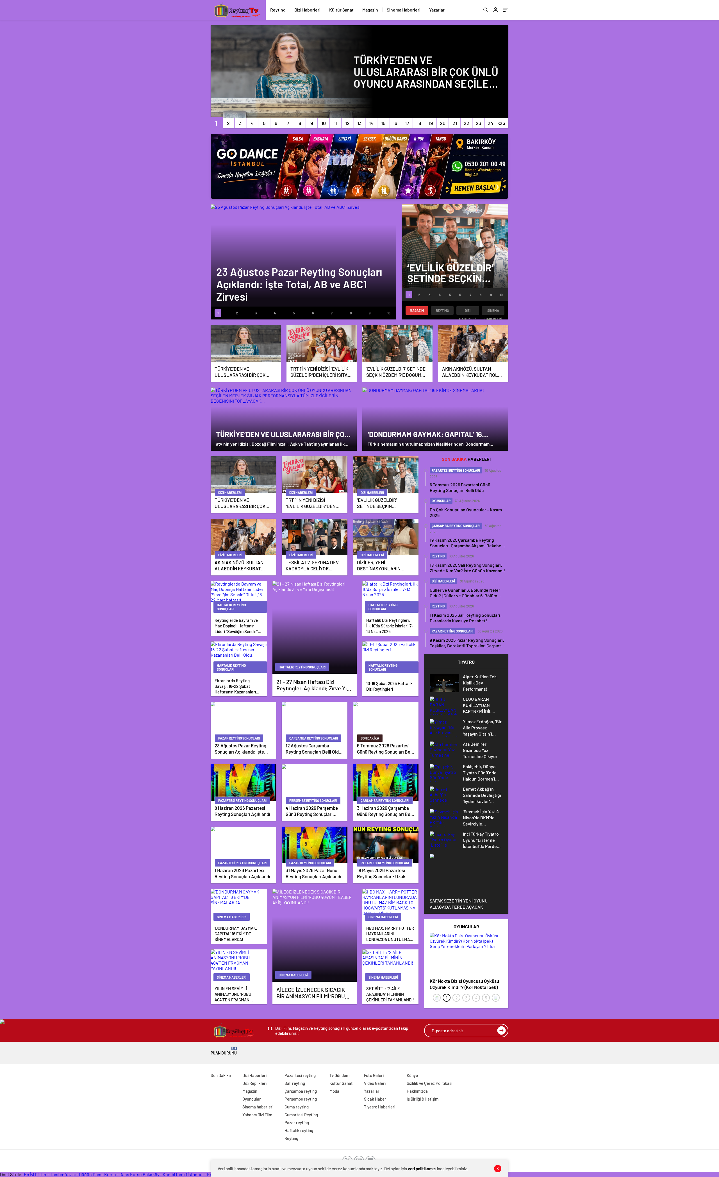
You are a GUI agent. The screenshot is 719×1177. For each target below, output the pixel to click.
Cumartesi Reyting (301, 1114)
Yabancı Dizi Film (257, 1114)
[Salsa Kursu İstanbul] (359, 166)
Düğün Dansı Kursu (97, 1174)
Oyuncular (251, 1098)
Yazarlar (437, 9)
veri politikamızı (422, 1168)
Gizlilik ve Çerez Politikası (429, 1083)
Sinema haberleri (493, 312)
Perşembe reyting (301, 1098)
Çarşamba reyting (301, 1091)
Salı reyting (295, 1083)
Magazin (370, 9)
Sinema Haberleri (403, 9)
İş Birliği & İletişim (422, 1098)
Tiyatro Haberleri (379, 1106)
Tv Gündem (339, 1075)
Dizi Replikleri (254, 1083)
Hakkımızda (417, 1091)
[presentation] (437, 998)
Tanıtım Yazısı (63, 1174)
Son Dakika (221, 1075)
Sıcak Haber (375, 1098)
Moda (334, 1091)
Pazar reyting (297, 1122)
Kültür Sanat (341, 9)
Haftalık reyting (299, 1130)
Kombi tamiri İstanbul (183, 1174)
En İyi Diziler (35, 1174)
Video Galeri (375, 1083)
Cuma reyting (297, 1106)
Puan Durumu (224, 1051)
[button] (216, 123)
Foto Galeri (374, 1075)
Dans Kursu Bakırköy (139, 1174)
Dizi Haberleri (307, 9)
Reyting (278, 9)
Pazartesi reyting (300, 1075)
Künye (412, 1075)
